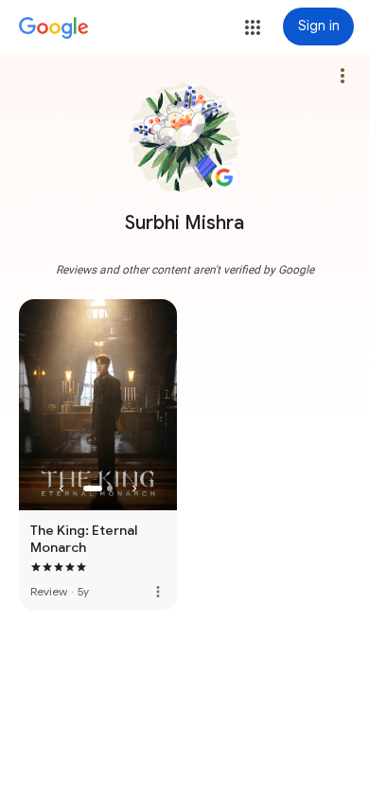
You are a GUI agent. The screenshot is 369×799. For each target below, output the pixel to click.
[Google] (54, 28)
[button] (253, 27)
